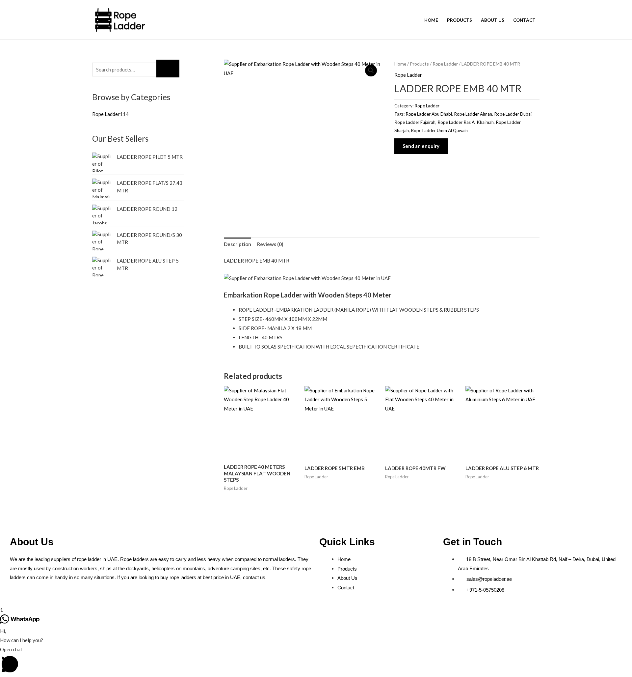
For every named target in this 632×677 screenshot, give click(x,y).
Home (431, 20)
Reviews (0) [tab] (270, 244)
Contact (524, 20)
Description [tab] (237, 244)
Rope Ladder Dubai (513, 114)
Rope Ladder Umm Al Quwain (439, 130)
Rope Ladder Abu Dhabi (429, 114)
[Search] (167, 68)
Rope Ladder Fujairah (414, 122)
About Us (492, 20)
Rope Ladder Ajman (473, 114)
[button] (371, 70)
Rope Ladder (445, 64)
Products (459, 20)
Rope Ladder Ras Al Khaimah (465, 122)
